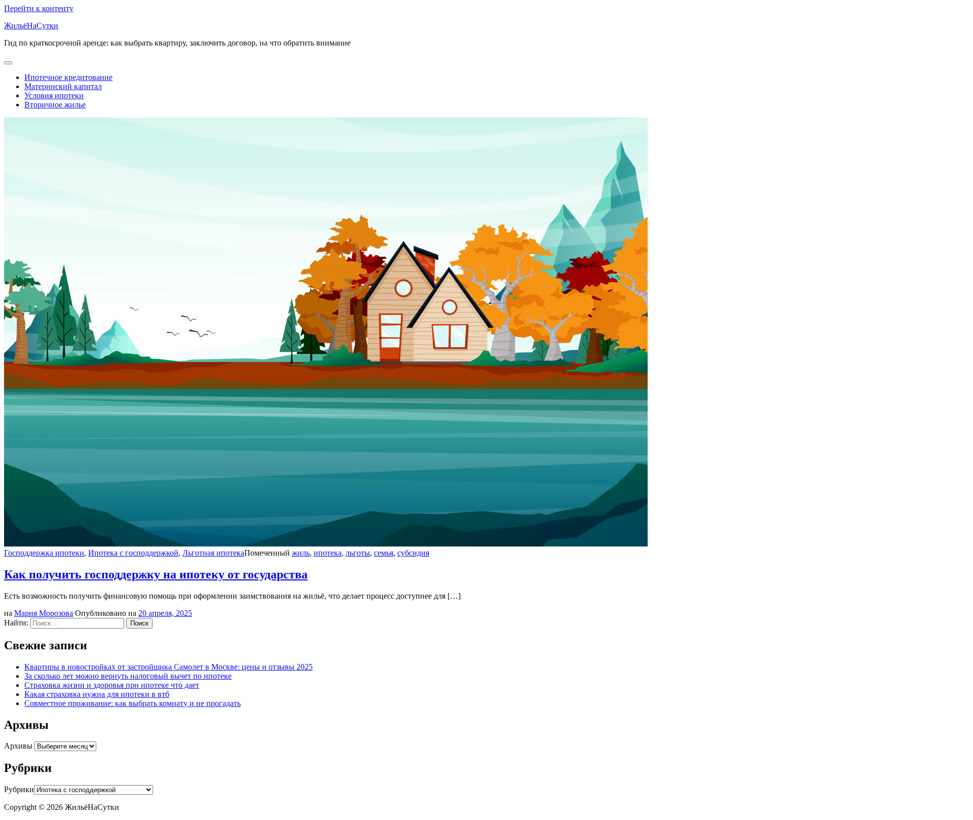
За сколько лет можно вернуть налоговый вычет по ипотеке (128, 676)
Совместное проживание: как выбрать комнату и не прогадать (132, 703)
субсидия (413, 553)
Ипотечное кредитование (68, 77)
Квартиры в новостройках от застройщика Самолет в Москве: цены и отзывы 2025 (168, 666)
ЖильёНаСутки (31, 25)
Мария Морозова (43, 613)
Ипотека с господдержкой (133, 553)
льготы (358, 553)
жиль (301, 553)
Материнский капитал (63, 86)
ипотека (328, 553)
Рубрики (19, 789)
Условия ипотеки (54, 95)
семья (383, 553)
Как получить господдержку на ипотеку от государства (156, 574)
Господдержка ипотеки (44, 553)
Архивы (18, 745)
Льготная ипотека (213, 553)
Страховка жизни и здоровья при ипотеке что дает (111, 685)
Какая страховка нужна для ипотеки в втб (96, 694)
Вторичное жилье (55, 104)
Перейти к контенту (38, 8)
